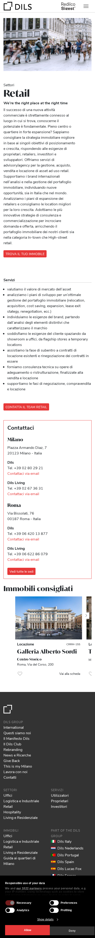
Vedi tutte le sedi (21, 571)
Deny (72, 930)
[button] (20, 673)
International (13, 727)
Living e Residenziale (20, 817)
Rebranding (12, 749)
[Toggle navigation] (86, 6)
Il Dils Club (12, 743)
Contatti (9, 777)
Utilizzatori (60, 795)
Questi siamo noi (17, 732)
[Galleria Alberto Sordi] (48, 617)
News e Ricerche (17, 755)
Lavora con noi (15, 771)
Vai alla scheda (69, 673)
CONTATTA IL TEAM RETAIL (26, 407)
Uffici (7, 795)
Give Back (11, 760)
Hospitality (12, 811)
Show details (45, 919)
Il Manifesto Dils (16, 738)
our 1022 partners (29, 888)
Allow (27, 930)
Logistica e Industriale (21, 800)
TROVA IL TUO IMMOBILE (25, 254)
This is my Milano (17, 766)
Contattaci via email (23, 473)
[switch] (54, 902)
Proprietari (59, 800)
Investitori (59, 806)
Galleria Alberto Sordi (47, 651)
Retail (8, 806)
